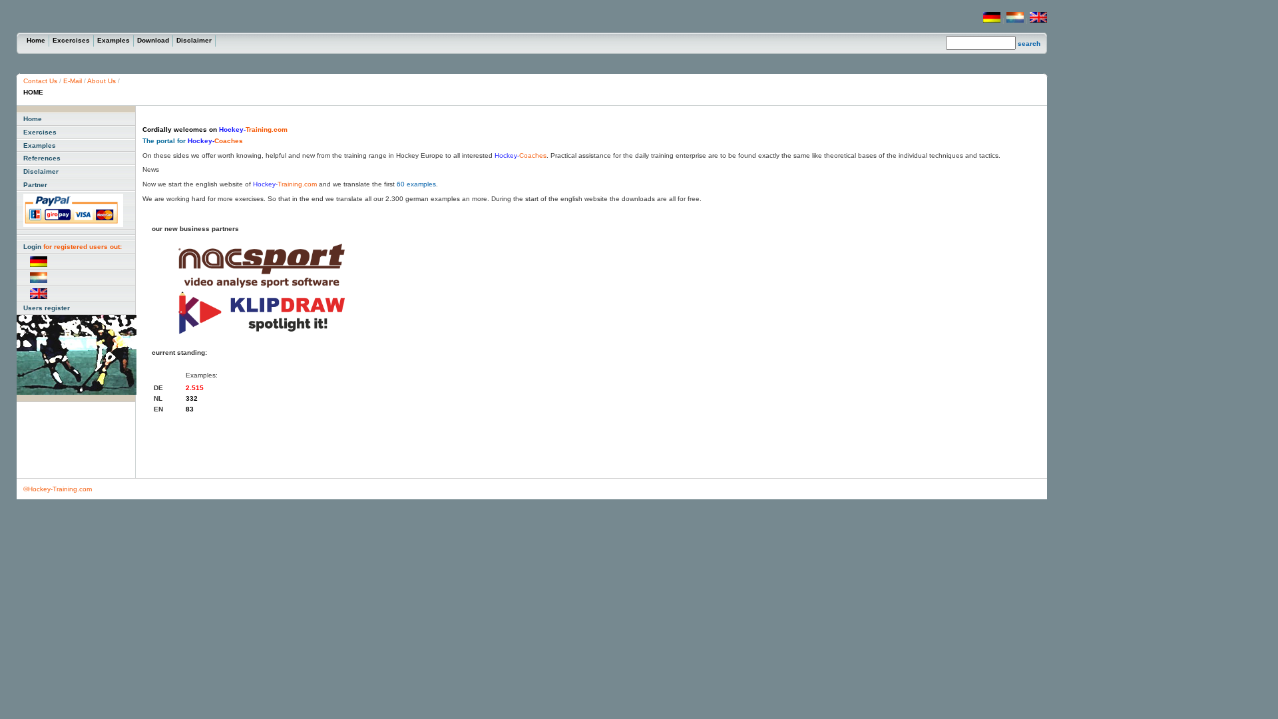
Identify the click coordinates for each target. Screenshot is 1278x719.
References (42, 158)
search (1029, 43)
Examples (113, 40)
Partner (35, 184)
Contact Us (41, 81)
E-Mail (72, 81)
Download (153, 40)
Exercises (40, 132)
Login (72, 246)
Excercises (71, 40)
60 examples (416, 184)
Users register (46, 308)
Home (36, 40)
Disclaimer (194, 40)
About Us (101, 81)
